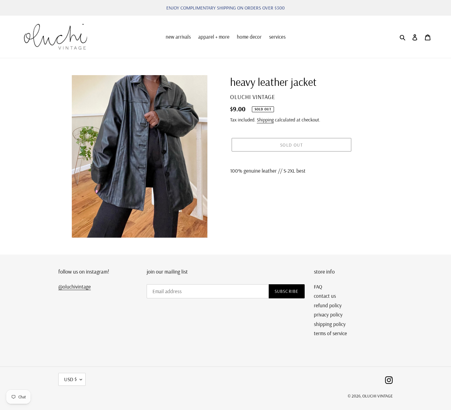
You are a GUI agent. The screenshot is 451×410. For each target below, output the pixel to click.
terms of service (330, 333)
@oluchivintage (74, 286)
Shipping (265, 120)
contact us (325, 296)
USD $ (70, 379)
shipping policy (330, 324)
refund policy (328, 305)
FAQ (318, 286)
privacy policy (328, 314)
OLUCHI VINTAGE (377, 396)
